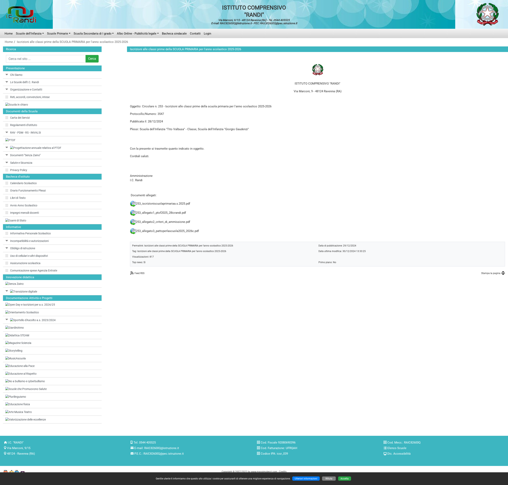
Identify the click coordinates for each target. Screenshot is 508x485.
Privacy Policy (18, 170)
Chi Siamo (16, 74)
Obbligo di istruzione (22, 248)
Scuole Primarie (57, 33)
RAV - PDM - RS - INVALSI (25, 132)
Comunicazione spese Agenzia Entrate (33, 270)
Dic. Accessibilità (399, 453)
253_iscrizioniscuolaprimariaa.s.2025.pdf (163, 203)
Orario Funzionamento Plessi (28, 190)
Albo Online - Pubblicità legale (136, 33)
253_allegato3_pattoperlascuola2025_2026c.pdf (167, 231)
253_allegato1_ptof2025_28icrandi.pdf (161, 212)
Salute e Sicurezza (21, 162)
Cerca (92, 59)
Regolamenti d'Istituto (23, 125)
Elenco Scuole (396, 448)
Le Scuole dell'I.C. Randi (24, 82)
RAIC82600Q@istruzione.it (161, 448)
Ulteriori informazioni (306, 478)
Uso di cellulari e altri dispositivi (29, 255)
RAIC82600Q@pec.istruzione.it (163, 453)
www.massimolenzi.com (264, 471)
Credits (283, 471)
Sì (144, 262)
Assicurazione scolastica (25, 263)
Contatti (195, 33)
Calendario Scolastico (23, 183)
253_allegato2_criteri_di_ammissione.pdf (163, 221)
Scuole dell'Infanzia (28, 33)
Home (9, 33)
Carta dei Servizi (20, 117)
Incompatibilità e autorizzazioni (29, 240)
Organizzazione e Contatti (26, 89)
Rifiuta (328, 478)
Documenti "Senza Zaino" (25, 155)
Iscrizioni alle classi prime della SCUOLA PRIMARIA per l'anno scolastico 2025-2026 (72, 42)
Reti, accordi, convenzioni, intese (30, 97)
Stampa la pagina (490, 273)
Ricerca (11, 49)
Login (207, 33)
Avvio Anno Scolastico (23, 205)
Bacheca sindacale (174, 33)
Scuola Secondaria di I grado (93, 33)
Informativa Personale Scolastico (30, 233)
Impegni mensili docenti (24, 212)
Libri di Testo (18, 197)
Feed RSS (139, 273)
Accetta (345, 478)
